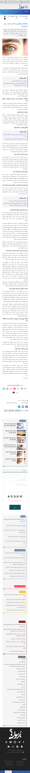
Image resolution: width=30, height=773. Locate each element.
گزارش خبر (23, 694)
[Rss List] (1, 2)
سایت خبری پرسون (19, 57)
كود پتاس (23, 659)
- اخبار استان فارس (20, 763)
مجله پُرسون (25, 16)
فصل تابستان (17, 410)
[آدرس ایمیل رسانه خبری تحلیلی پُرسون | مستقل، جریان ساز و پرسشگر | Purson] (13, 392)
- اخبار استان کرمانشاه (9, 761)
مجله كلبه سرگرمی (21, 720)
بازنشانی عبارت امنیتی (15, 501)
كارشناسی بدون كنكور (21, 669)
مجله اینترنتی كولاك (21, 717)
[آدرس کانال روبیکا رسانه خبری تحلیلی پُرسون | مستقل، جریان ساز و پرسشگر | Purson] (7, 388)
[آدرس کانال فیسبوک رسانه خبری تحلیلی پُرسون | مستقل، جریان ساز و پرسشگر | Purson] (25, 388)
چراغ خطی (23, 681)
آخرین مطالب (22, 622)
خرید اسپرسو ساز (21, 674)
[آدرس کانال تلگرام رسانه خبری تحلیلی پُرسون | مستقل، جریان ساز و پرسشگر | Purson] (21, 388)
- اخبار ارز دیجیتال (9, 765)
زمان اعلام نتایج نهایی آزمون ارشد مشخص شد (13, 11)
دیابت (10, 246)
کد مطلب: (24, 400)
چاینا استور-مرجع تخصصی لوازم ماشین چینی (16, 689)
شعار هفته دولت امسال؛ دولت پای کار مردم (16, 536)
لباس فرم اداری (22, 699)
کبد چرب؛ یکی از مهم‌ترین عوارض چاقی (17, 576)
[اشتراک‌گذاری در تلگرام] (19, 406)
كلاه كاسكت (22, 715)
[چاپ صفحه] (5, 16)
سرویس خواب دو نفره (20, 679)
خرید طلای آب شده (21, 692)
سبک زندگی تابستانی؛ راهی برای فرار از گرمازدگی (15, 139)
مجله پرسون (22, 592)
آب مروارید (19, 70)
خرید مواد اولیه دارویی (20, 697)
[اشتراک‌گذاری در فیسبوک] (26, 406)
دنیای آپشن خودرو (21, 710)
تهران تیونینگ (22, 707)
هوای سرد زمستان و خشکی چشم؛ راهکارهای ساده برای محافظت (10, 425)
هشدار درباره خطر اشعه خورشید (19, 81)
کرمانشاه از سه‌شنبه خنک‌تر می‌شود (18, 639)
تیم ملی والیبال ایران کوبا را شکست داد (17, 651)
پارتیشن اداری (22, 676)
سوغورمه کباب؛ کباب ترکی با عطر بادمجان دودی (15, 599)
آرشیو (18, 2)
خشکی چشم (11, 410)
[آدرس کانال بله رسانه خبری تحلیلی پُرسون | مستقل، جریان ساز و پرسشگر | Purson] (4, 389)
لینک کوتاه (23, 403)
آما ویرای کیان (9, 752)
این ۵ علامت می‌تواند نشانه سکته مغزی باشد (16, 610)
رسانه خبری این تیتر (21, 723)
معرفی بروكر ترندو (21, 671)
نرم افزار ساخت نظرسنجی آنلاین (18, 702)
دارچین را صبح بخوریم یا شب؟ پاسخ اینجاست (16, 602)
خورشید (22, 314)
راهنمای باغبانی (22, 662)
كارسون (23, 705)
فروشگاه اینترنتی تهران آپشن (19, 712)
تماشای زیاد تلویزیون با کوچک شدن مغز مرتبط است (14, 573)
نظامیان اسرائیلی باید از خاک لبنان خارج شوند (16, 525)
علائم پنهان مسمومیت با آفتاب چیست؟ (17, 201)
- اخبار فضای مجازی (9, 763)
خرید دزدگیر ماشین (21, 684)
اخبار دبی (23, 687)
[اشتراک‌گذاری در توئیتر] (22, 406)
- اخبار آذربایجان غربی (20, 761)
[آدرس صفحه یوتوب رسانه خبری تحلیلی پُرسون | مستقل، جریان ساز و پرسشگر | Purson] (14, 388)
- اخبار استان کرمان (20, 765)
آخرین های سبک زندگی (20, 550)
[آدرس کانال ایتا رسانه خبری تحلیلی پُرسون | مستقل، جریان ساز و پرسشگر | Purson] (11, 388)
